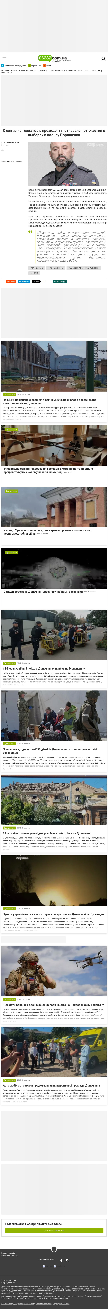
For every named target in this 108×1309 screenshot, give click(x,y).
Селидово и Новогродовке (20, 940)
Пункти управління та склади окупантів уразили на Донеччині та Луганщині (53, 914)
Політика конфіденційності (12, 1304)
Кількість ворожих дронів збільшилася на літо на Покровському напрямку (53, 1005)
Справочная (45, 940)
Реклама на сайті (8, 1253)
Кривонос (37, 268)
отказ (34, 273)
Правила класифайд (44, 1304)
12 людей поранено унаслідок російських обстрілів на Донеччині (46, 833)
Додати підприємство (54, 1230)
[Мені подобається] (2, 150)
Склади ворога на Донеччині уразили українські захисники (43, 591)
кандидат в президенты (84, 268)
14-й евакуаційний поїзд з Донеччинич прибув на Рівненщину (44, 668)
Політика (4, 145)
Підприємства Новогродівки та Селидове (33, 1224)
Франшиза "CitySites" (9, 1256)
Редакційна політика (61, 1304)
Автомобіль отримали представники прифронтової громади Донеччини (51, 1085)
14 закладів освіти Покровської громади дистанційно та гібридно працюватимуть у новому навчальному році (48, 470)
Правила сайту (29, 1304)
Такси (62, 940)
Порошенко (56, 268)
